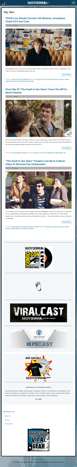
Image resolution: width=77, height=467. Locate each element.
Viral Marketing (26, 79)
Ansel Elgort (39, 79)
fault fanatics (54, 226)
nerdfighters (8, 228)
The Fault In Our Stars (22, 81)
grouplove (55, 79)
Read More (66, 74)
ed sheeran (50, 79)
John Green (61, 79)
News (21, 79)
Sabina (15, 25)
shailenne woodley (9, 81)
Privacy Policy (9, 423)
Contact (7, 420)
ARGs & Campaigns (15, 226)
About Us (7, 416)
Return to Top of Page (38, 459)
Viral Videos (24, 152)
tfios (16, 81)
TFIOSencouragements (28, 228)
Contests (13, 79)
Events (17, 79)
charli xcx (44, 79)
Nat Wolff (67, 79)
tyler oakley (31, 81)
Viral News (30, 226)
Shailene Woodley (59, 152)
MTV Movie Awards (50, 152)
